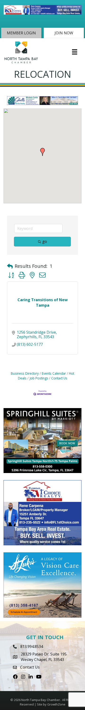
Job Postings (39, 378)
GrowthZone (56, 704)
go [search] (44, 241)
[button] (21, 33)
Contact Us (59, 378)
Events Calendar (54, 373)
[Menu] (74, 52)
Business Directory (25, 373)
